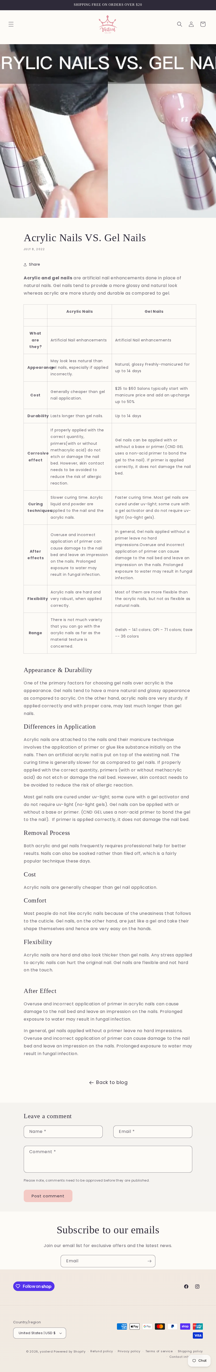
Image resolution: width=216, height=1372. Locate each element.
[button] (11, 24)
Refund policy (101, 1351)
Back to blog (111, 1082)
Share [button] (34, 264)
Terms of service (159, 1351)
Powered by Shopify (70, 1351)
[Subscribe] (149, 1261)
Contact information (186, 1357)
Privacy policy (129, 1351)
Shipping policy (190, 1351)
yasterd (46, 1351)
